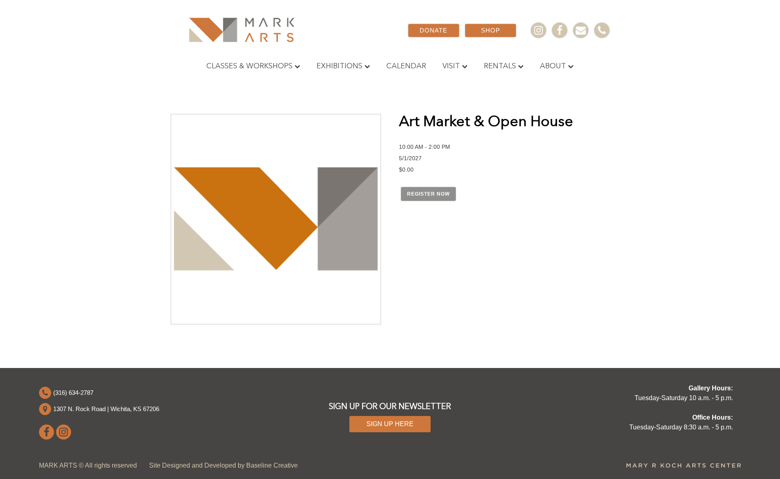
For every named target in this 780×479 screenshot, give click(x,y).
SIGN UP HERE (390, 423)
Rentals (500, 66)
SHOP (490, 30)
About (553, 66)
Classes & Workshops (249, 66)
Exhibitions (339, 66)
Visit (451, 66)
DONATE (433, 30)
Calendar (406, 66)
